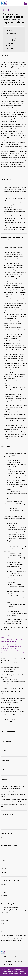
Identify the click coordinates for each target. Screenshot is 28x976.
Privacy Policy (18, 961)
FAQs (16, 956)
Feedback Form (7, 964)
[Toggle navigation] (25, 3)
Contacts (5, 959)
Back (7, 10)
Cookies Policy (7, 961)
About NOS (18, 959)
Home (4, 956)
